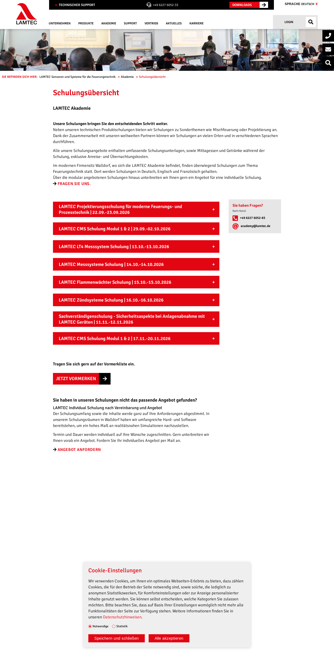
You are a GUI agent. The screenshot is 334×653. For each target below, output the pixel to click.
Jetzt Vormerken (76, 378)
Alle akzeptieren (169, 638)
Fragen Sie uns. (74, 183)
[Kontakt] (328, 49)
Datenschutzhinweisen (122, 617)
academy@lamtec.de (255, 226)
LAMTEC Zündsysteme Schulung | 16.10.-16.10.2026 (111, 300)
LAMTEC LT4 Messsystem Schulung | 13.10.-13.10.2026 (114, 246)
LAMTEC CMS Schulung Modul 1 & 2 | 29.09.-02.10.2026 (114, 229)
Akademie (128, 77)
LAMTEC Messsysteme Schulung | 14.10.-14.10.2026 (111, 264)
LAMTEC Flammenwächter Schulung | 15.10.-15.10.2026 (115, 282)
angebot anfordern (79, 449)
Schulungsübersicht (152, 77)
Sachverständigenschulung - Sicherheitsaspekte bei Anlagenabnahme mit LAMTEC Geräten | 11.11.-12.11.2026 (132, 319)
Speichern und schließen (116, 638)
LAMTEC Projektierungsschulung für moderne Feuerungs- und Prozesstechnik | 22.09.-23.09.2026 (120, 209)
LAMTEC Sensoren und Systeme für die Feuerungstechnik (77, 77)
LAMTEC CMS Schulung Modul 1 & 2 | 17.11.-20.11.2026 (114, 338)
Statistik (122, 626)
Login (288, 22)
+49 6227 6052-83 (252, 218)
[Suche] (328, 63)
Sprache (300, 4)
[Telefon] (328, 36)
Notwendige (100, 626)
